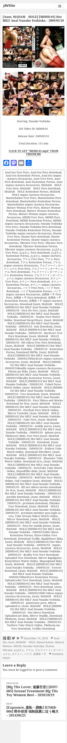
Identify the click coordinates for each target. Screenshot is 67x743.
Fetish (6, 658)
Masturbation (45, 642)
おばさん (19, 650)
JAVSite (9, 5)
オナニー (17, 654)
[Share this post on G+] (4, 638)
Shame (49, 646)
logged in (26, 670)
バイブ (28, 654)
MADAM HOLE (25, 642)
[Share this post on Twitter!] (13, 638)
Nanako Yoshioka (33, 646)
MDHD (17, 646)
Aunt (11, 642)
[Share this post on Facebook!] (9, 638)
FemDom (57, 654)
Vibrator (7, 650)
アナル (30, 650)
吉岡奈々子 (39, 654)
